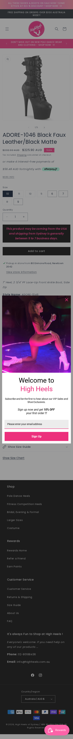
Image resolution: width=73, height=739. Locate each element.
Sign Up (36, 436)
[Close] (66, 300)
